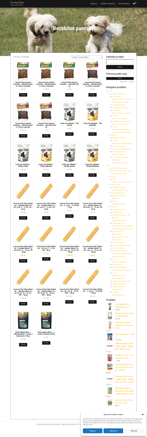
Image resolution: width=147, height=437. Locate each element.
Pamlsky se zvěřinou (120, 251)
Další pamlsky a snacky (123, 270)
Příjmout (93, 431)
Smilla (115, 127)
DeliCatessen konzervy (122, 113)
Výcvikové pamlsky (119, 284)
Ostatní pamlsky (120, 276)
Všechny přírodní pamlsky (121, 281)
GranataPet (116, 110)
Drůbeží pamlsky (108, 4)
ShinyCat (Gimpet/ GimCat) (122, 121)
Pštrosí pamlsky (118, 248)
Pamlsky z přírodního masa (122, 171)
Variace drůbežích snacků (124, 229)
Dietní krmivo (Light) (119, 152)
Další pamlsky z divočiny (123, 254)
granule (93, 4)
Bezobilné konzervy (119, 105)
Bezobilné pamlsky (119, 138)
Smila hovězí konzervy (122, 130)
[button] (143, 414)
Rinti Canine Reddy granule (124, 182)
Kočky (110, 91)
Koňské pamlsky (118, 243)
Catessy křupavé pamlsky (124, 143)
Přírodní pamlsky (120, 262)
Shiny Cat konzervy (121, 124)
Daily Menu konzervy (122, 102)
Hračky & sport (115, 185)
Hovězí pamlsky (118, 232)
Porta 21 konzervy (121, 119)
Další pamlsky (117, 212)
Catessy (115, 141)
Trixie (114, 273)
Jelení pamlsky (120, 256)
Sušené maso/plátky (120, 267)
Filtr (120, 78)
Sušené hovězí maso (122, 237)
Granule (113, 176)
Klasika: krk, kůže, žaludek (123, 226)
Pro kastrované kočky (120, 157)
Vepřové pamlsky (119, 287)
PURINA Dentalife (120, 221)
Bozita (115, 201)
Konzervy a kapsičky (117, 94)
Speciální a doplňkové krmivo (120, 149)
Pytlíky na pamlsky (121, 190)
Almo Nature (117, 96)
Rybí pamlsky (124, 4)
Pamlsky (113, 135)
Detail (23, 95)
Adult (116, 198)
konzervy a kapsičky (122, 163)
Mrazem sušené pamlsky (121, 245)
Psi (109, 165)
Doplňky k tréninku (119, 187)
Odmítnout (113, 431)
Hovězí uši (118, 234)
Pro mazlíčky (17, 2)
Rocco (115, 259)
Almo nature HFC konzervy (124, 99)
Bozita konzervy (120, 204)
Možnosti (134, 431)
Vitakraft (115, 292)
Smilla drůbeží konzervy (123, 132)
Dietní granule (119, 154)
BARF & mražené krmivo (118, 168)
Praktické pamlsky (119, 146)
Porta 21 (115, 116)
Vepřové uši (119, 289)
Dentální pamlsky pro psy (121, 215)
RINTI (114, 179)
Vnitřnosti (118, 240)
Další (116, 218)
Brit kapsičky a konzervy (121, 108)
